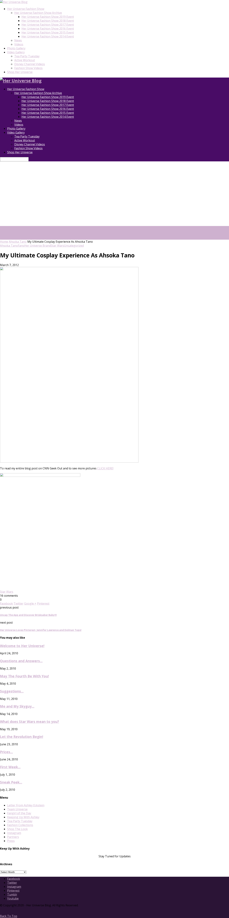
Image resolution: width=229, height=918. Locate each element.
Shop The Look (17, 829)
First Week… (10, 767)
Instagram (14, 833)
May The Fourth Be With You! (24, 676)
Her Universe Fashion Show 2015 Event (47, 32)
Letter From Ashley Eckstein (25, 805)
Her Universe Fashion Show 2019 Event (47, 17)
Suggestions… (12, 691)
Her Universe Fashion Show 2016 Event (47, 29)
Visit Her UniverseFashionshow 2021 (86, 232)
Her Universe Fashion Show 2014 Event (47, 36)
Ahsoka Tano (18, 242)
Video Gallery (16, 52)
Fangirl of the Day (19, 813)
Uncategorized (74, 246)
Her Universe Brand (37, 246)
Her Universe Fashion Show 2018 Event (47, 21)
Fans (21, 246)
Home (4, 242)
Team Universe (17, 809)
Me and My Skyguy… (17, 706)
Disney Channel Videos (29, 64)
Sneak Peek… (11, 782)
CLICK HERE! (105, 468)
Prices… (6, 752)
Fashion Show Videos (28, 68)
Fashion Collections (20, 825)
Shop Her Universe (20, 72)
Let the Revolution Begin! (21, 736)
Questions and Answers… (21, 661)
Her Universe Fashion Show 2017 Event (47, 25)
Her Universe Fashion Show (25, 9)
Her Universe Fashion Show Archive (38, 13)
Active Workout (24, 60)
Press (11, 841)
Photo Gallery (16, 48)
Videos (18, 44)
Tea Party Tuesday (27, 56)
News (18, 40)
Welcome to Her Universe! (22, 646)
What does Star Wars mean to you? (29, 721)
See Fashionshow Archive (114, 238)
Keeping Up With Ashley (23, 817)
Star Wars (57, 246)
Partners (13, 837)
